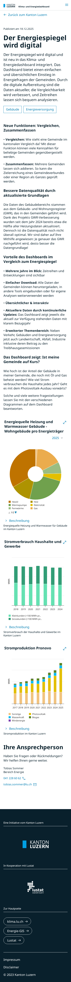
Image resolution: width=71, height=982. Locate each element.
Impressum (11, 960)
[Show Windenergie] (17, 720)
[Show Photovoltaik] (37, 714)
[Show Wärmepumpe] (18, 505)
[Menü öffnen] (67, 5)
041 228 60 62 (12, 778)
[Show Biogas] (34, 717)
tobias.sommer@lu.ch (18, 784)
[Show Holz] (34, 501)
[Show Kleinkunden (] (25, 615)
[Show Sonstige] (15, 714)
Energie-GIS (15, 931)
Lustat (11, 940)
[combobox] (35, 438)
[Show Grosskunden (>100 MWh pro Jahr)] (25, 618)
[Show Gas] (34, 508)
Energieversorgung (40, 109)
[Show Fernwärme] (16, 508)
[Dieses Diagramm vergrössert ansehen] (65, 422)
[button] (35, 438)
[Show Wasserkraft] (16, 717)
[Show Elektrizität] (38, 505)
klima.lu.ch (15, 921)
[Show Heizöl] (13, 501)
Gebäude (12, 109)
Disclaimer (11, 967)
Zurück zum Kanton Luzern (27, 15)
